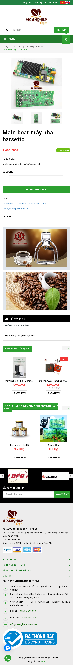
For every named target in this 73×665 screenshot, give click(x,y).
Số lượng (8, 172)
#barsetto (8, 203)
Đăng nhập (28, 3)
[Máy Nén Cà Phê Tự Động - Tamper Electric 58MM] (19, 367)
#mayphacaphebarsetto (15, 208)
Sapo (43, 661)
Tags (5, 198)
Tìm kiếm (61, 30)
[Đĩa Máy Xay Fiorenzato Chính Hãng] (53, 367)
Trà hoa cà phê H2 (19, 445)
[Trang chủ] (36, 16)
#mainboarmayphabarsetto (32, 203)
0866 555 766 (29, 617)
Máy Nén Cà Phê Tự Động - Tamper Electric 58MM (32, 380)
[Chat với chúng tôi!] (7, 647)
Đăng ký (38, 3)
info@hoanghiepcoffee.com (24, 624)
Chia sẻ (7, 216)
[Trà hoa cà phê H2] (19, 428)
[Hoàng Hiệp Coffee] (36, 518)
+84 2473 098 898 (27, 611)
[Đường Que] (53, 428)
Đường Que (53, 445)
